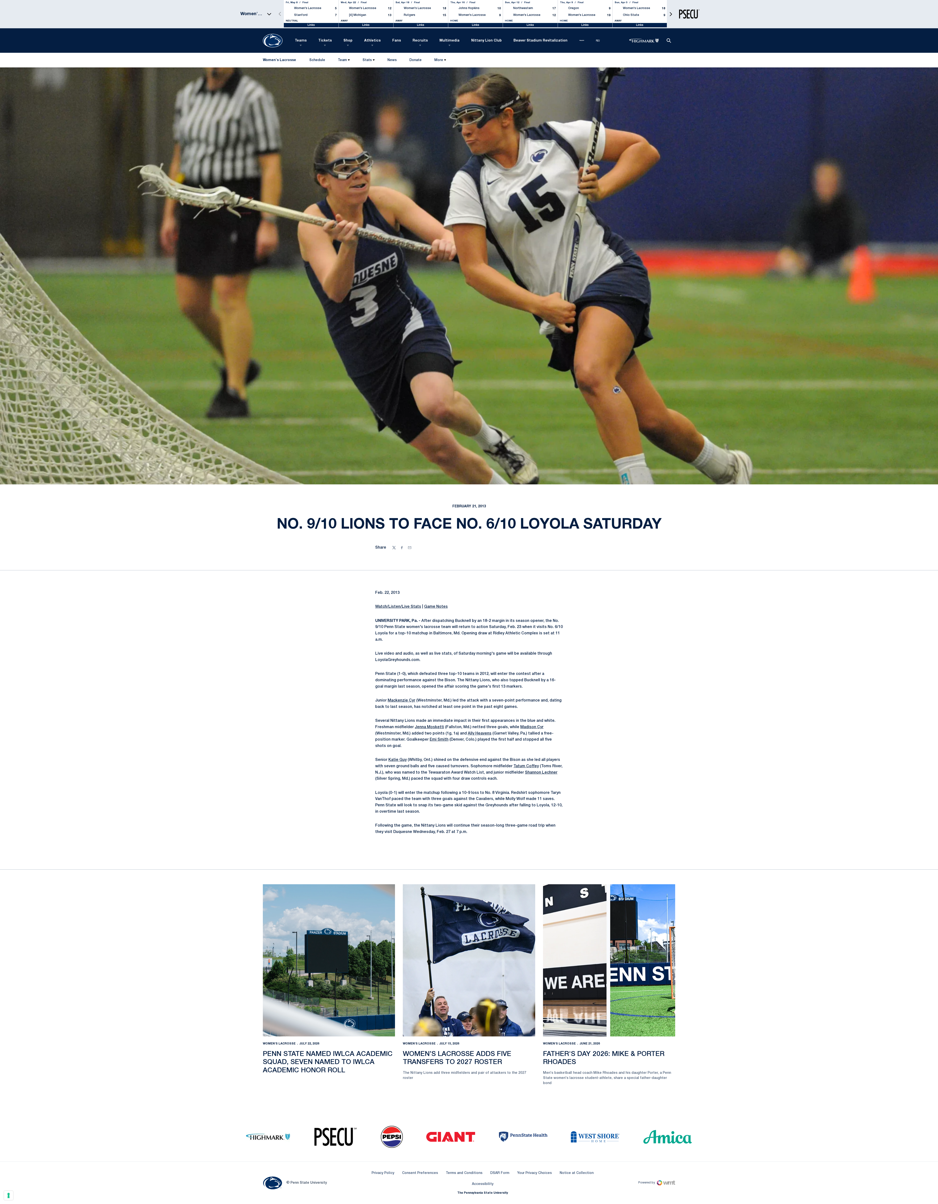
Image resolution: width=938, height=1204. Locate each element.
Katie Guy (397, 760)
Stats (367, 60)
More (438, 60)
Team (342, 60)
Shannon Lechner (541, 772)
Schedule (317, 60)
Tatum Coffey (526, 766)
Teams (301, 40)
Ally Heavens (479, 733)
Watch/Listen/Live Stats (398, 606)
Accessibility (482, 1184)
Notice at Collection (577, 1173)
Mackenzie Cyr (401, 700)
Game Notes (436, 606)
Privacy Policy (383, 1173)
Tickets (325, 40)
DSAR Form (499, 1173)
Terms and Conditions (464, 1173)
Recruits (420, 40)
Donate (415, 61)
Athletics (372, 40)
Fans (396, 40)
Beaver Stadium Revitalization (540, 40)
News (392, 60)
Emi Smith (439, 739)
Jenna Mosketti (429, 727)
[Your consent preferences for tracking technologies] (8, 1195)
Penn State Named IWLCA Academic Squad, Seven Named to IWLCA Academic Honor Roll (328, 1062)
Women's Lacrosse (279, 1043)
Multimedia (449, 40)
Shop (347, 40)
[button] (671, 14)
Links (311, 25)
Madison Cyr (532, 727)
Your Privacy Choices (534, 1173)
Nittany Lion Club (486, 40)
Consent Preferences (420, 1173)
